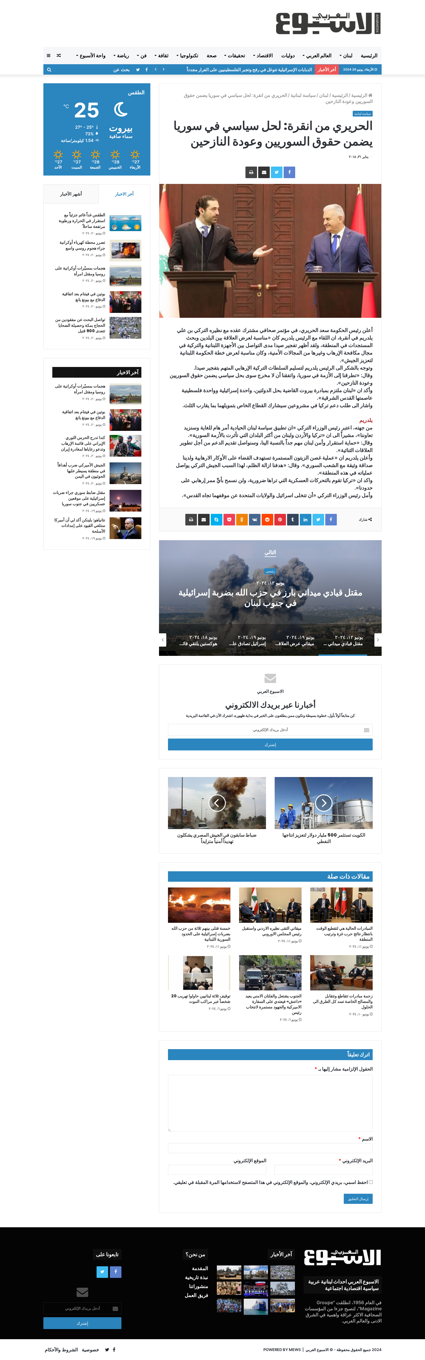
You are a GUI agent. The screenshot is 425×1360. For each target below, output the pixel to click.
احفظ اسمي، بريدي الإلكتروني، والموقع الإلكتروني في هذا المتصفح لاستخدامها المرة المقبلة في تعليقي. (270, 1182)
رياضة (123, 55)
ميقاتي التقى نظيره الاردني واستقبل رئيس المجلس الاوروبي (272, 931)
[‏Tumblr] (293, 519)
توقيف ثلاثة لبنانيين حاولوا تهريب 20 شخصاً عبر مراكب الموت (200, 998)
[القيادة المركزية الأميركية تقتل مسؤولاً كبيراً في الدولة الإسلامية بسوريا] (256, 1272)
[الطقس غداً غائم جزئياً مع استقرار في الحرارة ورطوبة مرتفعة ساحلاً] (125, 223)
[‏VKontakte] (254, 519)
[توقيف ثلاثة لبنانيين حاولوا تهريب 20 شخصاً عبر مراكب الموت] (199, 972)
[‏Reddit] (267, 519)
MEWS (295, 1349)
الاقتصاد (265, 55)
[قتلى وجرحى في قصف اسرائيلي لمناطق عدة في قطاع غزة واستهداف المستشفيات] (282, 1289)
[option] (270, 598)
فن (144, 55)
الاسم (365, 1139)
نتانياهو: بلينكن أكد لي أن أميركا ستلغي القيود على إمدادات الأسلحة (79, 525)
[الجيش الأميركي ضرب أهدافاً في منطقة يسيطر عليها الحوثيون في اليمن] (125, 473)
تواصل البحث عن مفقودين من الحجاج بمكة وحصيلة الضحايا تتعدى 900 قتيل (80, 325)
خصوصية (90, 1349)
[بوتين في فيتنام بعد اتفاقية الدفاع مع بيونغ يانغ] (125, 302)
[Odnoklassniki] (242, 519)
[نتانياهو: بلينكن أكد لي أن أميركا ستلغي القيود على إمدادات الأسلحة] (125, 528)
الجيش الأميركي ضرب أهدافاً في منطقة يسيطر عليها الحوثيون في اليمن (248, 69)
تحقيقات (236, 55)
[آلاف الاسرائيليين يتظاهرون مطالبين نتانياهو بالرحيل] (229, 1306)
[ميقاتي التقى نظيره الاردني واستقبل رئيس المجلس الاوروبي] (270, 905)
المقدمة (200, 1268)
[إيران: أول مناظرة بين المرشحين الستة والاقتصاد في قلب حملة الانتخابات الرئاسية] (256, 1289)
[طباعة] (251, 172)
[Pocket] (229, 519)
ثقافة (163, 55)
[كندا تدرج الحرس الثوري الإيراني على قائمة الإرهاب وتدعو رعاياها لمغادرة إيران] (125, 446)
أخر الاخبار (124, 194)
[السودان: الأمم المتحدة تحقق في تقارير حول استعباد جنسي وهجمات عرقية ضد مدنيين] (229, 1288)
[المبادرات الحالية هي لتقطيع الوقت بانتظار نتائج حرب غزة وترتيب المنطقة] (341, 904)
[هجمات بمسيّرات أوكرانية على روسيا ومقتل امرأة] (125, 276)
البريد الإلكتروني (356, 1160)
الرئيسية (369, 55)
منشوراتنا (198, 1286)
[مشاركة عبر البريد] (264, 172)
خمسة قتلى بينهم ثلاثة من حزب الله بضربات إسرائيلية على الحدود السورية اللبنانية (200, 933)
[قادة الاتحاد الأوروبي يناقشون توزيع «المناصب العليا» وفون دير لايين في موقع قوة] (282, 1306)
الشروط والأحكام (61, 1349)
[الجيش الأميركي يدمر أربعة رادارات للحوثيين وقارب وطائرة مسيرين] (256, 1307)
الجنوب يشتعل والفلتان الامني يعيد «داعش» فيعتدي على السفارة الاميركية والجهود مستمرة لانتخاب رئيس (273, 1004)
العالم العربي (319, 55)
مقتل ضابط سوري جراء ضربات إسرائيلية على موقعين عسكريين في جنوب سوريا (79, 498)
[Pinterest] (280, 519)
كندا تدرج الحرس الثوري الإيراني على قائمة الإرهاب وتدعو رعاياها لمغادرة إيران (83, 443)
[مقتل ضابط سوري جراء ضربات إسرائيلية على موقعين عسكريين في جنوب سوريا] (125, 501)
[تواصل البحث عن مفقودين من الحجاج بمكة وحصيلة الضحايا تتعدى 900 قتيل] (125, 328)
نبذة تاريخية (196, 1277)
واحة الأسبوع (93, 55)
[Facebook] (289, 172)
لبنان (347, 55)
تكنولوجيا (189, 55)
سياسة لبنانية (303, 95)
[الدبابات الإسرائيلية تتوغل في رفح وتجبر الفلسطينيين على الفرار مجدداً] (229, 1272)
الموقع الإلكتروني (250, 1160)
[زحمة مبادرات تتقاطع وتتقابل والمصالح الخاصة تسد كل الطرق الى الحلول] (341, 972)
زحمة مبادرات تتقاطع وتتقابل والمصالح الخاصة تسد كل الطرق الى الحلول (343, 1001)
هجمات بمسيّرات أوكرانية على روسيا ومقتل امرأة (80, 271)
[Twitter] (276, 172)
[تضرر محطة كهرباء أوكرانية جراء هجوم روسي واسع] (125, 250)
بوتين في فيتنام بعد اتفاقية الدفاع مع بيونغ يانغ (83, 296)
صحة (212, 55)
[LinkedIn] (305, 519)
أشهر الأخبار (71, 194)
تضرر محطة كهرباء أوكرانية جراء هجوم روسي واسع (82, 245)
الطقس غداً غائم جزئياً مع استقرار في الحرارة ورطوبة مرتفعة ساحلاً (82, 220)
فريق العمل (196, 1295)
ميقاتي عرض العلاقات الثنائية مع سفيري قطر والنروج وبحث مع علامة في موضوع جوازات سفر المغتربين (270, 597)
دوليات (288, 55)
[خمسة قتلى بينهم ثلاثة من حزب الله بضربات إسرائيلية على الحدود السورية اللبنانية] (199, 905)
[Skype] (216, 519)
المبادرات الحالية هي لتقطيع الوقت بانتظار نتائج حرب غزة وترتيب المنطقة (344, 933)
